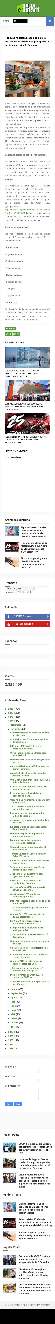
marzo (14, 1018)
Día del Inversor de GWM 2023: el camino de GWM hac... (26, 976)
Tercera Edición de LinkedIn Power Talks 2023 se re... (28, 855)
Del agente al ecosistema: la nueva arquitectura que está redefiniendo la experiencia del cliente (24, 373)
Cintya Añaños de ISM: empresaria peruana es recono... (27, 888)
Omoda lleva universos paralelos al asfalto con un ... (28, 848)
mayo (14, 1010)
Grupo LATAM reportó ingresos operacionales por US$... (26, 962)
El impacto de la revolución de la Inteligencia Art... (26, 929)
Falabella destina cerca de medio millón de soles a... (27, 814)
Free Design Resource (40, 1305)
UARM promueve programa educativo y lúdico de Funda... (30, 781)
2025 (11, 713)
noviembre (16, 729)
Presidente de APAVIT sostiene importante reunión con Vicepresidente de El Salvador (34, 1259)
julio (13, 1002)
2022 (11, 1032)
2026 (11, 709)
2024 (11, 717)
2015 (11, 1048)
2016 (11, 1044)
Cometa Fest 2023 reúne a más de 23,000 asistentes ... (27, 915)
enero (14, 1027)
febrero (15, 1022)
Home (6, 21)
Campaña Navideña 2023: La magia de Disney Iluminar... (29, 767)
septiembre (17, 993)
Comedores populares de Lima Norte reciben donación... (29, 955)
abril (13, 1014)
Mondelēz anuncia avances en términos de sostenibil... (25, 841)
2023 (11, 721)
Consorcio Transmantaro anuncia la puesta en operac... (28, 787)
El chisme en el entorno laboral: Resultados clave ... (26, 794)
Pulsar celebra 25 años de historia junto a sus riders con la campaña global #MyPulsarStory (26, 440)
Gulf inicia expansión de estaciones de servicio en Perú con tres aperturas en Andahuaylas (24, 406)
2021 (11, 1036)
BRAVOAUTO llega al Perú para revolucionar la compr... (25, 881)
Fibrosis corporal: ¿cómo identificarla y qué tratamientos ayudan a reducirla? (34, 1235)
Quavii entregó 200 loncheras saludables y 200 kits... (25, 895)
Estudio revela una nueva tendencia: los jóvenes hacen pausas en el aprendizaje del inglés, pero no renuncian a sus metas (34, 1181)
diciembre (16, 725)
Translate (27, 592)
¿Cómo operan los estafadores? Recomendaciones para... (26, 969)
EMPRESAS (10, 329)
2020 (11, 1040)
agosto (15, 997)
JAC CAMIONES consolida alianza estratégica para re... (27, 807)
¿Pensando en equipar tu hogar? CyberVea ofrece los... (26, 875)
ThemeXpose (22, 1305)
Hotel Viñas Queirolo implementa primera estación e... (27, 834)
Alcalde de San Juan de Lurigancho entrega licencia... (28, 774)
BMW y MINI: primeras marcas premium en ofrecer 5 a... (25, 922)
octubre (15, 989)
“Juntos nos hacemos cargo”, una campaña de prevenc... (27, 868)
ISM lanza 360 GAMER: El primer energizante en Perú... (26, 747)
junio (13, 1006)
